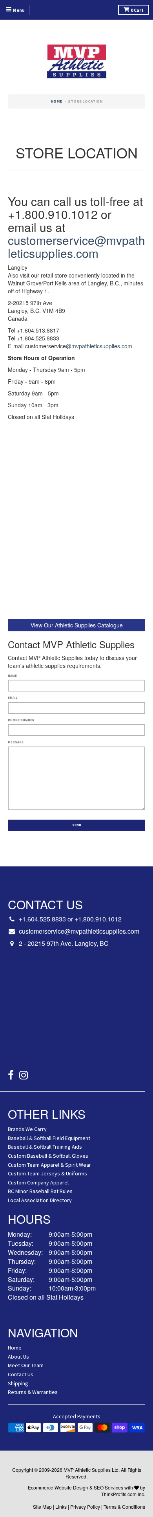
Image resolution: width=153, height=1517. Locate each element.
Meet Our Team (26, 1365)
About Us (18, 1356)
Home (56, 101)
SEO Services (108, 1487)
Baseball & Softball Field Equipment (49, 1138)
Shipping (18, 1383)
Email (13, 697)
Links (61, 1506)
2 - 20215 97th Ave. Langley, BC (64, 943)
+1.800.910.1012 (98, 918)
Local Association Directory (40, 1200)
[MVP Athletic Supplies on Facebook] (11, 1076)
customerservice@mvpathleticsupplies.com (76, 246)
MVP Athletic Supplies (87, 1469)
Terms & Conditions (124, 1506)
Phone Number (21, 720)
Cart (137, 10)
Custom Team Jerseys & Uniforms (47, 1173)
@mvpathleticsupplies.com (99, 346)
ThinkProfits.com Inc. (123, 1494)
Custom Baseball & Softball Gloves (48, 1155)
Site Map (42, 1506)
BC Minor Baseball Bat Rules (40, 1191)
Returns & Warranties (33, 1392)
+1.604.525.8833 (42, 918)
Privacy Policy (85, 1506)
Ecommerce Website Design (58, 1487)
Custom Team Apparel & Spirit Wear (49, 1164)
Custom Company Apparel (38, 1182)
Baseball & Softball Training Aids (45, 1146)
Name (12, 675)
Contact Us (20, 1374)
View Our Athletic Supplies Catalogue (77, 625)
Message (16, 742)
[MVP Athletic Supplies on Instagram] (23, 1076)
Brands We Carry (27, 1129)
